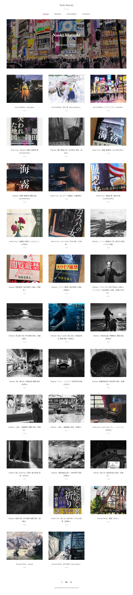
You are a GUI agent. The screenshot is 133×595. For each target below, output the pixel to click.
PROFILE (57, 14)
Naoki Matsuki (66, 5)
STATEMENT (72, 14)
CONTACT (86, 14)
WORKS (46, 14)
